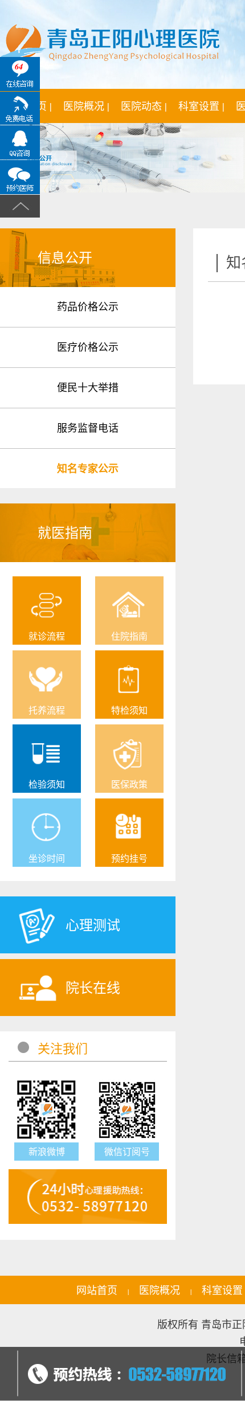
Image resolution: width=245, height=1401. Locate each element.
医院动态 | (144, 106)
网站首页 (96, 1290)
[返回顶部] (20, 206)
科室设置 (222, 1290)
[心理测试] (60, 950)
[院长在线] (60, 1013)
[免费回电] (20, 108)
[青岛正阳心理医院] (110, 45)
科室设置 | (201, 106)
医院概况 (159, 1290)
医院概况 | (86, 106)
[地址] (20, 177)
